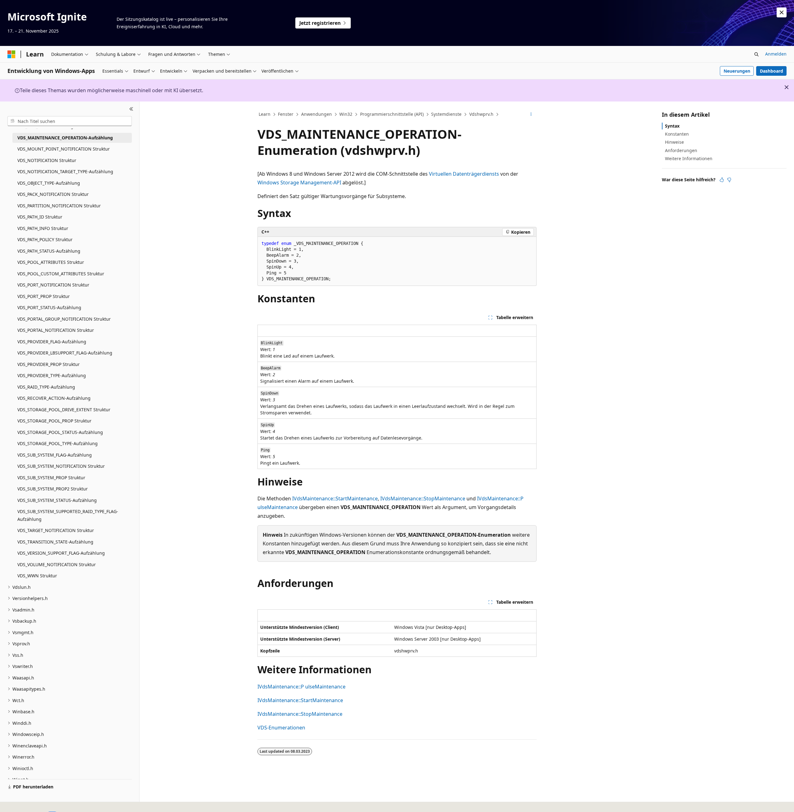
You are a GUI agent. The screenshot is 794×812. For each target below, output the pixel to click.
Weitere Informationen (688, 158)
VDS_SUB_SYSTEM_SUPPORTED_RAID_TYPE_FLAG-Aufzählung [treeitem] (67, 515)
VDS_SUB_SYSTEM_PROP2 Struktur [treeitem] (52, 489)
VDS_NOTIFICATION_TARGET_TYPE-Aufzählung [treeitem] (65, 171)
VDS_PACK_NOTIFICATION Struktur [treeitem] (53, 194)
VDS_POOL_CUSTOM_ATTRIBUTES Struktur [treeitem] (60, 274)
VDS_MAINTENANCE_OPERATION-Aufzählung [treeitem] (65, 138)
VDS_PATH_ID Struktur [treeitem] (39, 217)
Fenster (285, 114)
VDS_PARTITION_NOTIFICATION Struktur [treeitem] (59, 206)
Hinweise (674, 142)
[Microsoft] (11, 54)
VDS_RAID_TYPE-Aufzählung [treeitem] (46, 387)
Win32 (345, 114)
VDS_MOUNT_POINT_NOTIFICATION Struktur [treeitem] (63, 149)
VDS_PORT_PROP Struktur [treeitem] (43, 296)
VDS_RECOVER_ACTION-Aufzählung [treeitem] (54, 398)
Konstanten (677, 134)
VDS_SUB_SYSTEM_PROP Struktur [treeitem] (51, 477)
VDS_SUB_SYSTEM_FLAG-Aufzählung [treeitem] (54, 455)
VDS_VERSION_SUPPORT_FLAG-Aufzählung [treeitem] (61, 553)
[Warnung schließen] (782, 12)
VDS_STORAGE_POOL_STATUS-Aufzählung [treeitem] (60, 432)
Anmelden (776, 54)
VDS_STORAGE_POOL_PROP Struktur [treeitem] (54, 421)
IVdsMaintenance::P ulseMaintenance (301, 686)
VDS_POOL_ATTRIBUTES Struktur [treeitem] (50, 262)
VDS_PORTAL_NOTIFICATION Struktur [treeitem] (55, 330)
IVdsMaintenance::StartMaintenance (335, 498)
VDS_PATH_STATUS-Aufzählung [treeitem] (48, 251)
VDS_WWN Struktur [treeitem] (37, 576)
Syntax (672, 126)
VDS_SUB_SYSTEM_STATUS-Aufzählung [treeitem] (57, 500)
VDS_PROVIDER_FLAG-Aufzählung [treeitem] (51, 342)
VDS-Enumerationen (281, 727)
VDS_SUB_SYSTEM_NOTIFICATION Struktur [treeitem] (61, 466)
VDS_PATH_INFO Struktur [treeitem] (42, 228)
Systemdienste (446, 114)
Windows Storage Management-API (299, 182)
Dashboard (771, 71)
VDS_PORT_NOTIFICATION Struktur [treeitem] (53, 285)
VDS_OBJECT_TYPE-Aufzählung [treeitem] (48, 183)
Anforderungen (681, 150)
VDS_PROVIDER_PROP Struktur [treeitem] (48, 364)
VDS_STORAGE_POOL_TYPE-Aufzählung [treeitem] (57, 443)
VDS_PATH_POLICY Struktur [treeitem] (45, 239)
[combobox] (69, 121)
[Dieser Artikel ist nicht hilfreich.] (729, 179)
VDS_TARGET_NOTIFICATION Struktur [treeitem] (55, 530)
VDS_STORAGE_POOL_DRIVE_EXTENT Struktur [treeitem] (63, 410)
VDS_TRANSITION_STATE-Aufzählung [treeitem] (55, 542)
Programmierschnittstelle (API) (392, 114)
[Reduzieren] (131, 109)
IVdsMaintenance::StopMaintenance (422, 498)
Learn (264, 114)
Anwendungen (316, 114)
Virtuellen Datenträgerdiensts (464, 173)
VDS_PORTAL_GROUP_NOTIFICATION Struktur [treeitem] (64, 319)
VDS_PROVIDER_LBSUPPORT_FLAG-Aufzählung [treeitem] (64, 353)
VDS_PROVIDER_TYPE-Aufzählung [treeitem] (51, 375)
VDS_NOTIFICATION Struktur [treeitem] (46, 160)
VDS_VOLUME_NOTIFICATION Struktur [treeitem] (56, 564)
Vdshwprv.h (481, 114)
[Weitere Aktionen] (531, 115)
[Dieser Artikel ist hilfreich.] (721, 179)
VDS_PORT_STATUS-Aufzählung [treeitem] (49, 307)
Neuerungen (737, 71)
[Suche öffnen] (756, 54)
